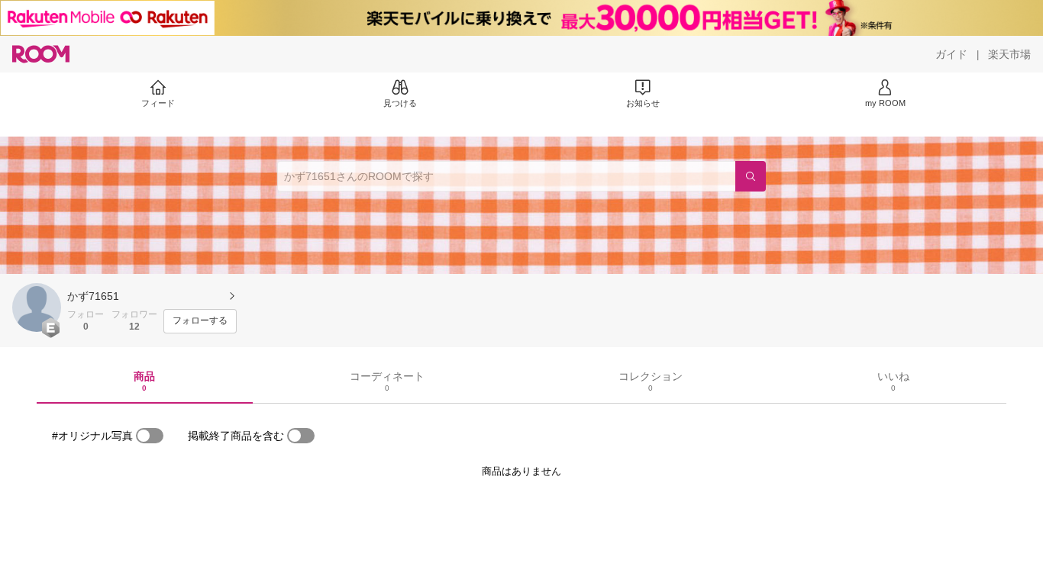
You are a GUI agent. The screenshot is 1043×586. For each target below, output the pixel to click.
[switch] (149, 435)
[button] (36, 307)
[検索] (750, 176)
